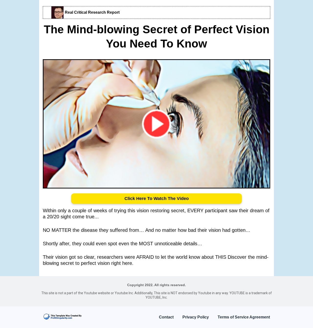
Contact (166, 317)
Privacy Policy (195, 317)
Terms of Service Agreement (244, 317)
